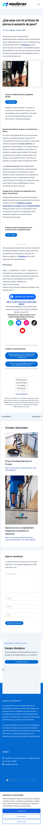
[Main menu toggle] (38, 4)
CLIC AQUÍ (11, 102)
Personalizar (22, 816)
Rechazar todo (21, 821)
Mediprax (26, 45)
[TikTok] (34, 323)
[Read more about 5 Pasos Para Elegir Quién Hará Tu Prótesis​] (21, 445)
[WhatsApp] (11, 323)
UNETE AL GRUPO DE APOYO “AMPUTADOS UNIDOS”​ (21, 303)
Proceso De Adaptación (13, 539)
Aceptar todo (22, 811)
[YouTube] (22, 330)
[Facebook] (18, 323)
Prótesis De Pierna (26, 468)
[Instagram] (26, 323)
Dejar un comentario (12, 468)
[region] (21, 809)
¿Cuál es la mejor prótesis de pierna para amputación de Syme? (21, 364)
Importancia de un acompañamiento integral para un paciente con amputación (19, 530)
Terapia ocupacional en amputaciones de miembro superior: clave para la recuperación (21, 355)
